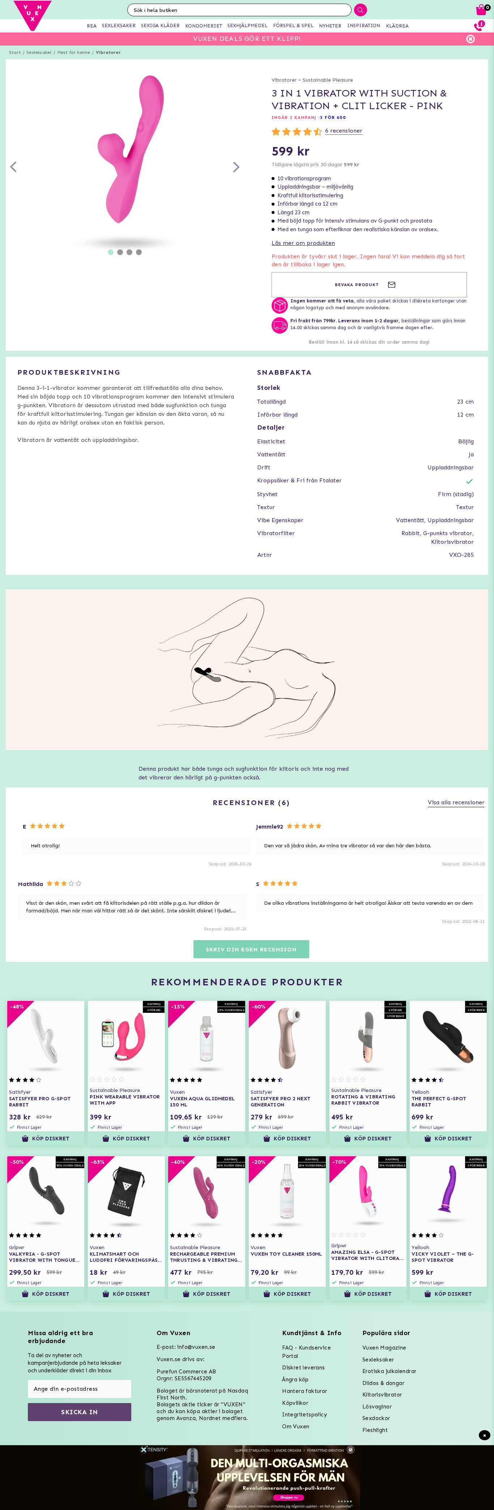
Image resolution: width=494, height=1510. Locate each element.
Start (15, 52)
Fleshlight (375, 1430)
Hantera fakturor (304, 1391)
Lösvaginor (377, 1406)
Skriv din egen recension (251, 949)
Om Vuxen (295, 1426)
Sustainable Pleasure (328, 80)
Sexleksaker (39, 52)
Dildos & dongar (383, 1383)
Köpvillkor (295, 1403)
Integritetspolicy (304, 1414)
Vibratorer (108, 52)
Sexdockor (376, 1418)
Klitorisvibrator (382, 1394)
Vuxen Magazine (384, 1348)
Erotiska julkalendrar (389, 1371)
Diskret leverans (303, 1367)
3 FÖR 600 (333, 117)
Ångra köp (295, 1379)
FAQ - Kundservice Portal (306, 1352)
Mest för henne (74, 52)
